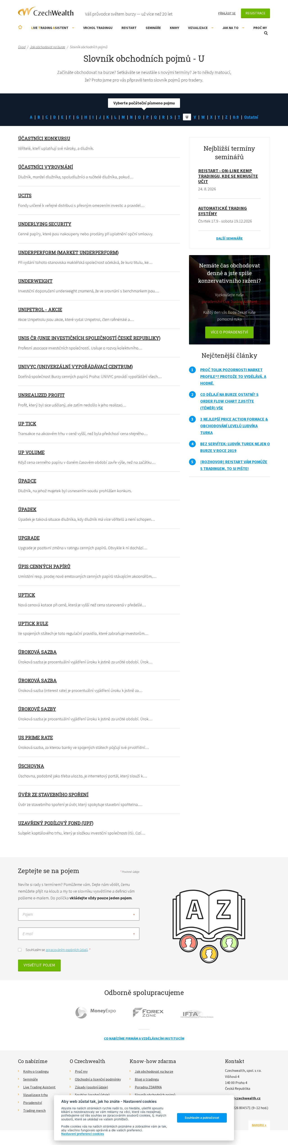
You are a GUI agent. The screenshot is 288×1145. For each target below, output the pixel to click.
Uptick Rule (33, 623)
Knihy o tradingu (36, 1071)
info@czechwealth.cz (243, 1098)
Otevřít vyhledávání (266, 33)
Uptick (26, 595)
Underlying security (44, 224)
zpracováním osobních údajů (67, 949)
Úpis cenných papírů (44, 566)
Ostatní (251, 116)
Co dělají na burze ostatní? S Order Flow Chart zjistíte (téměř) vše (229, 401)
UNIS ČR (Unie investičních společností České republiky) (89, 338)
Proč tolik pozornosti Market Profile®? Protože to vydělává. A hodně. (233, 376)
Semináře (153, 28)
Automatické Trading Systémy (222, 210)
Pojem (28, 914)
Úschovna (31, 766)
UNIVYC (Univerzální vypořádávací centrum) (75, 366)
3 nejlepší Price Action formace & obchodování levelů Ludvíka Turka (234, 426)
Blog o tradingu (147, 1079)
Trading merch (34, 1110)
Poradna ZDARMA (148, 1087)
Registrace (255, 13)
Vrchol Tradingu (97, 28)
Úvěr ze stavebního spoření (53, 794)
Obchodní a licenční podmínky (98, 1079)
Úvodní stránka (20, 27)
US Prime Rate (35, 737)
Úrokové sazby (37, 709)
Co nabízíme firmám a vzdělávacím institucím (144, 1038)
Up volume (31, 452)
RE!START (129, 28)
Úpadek (27, 509)
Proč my (260, 28)
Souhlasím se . (58, 949)
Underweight (35, 281)
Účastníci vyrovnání (45, 167)
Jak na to (230, 28)
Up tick (27, 423)
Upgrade (29, 538)
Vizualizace (198, 28)
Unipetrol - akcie (40, 309)
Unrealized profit (41, 395)
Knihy (174, 28)
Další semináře (229, 238)
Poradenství (32, 1102)
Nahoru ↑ (259, 1125)
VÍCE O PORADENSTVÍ (229, 332)
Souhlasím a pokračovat (202, 1117)
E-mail (28, 933)
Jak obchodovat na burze (154, 1071)
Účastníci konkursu (44, 138)
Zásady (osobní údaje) (91, 1087)
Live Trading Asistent (39, 1087)
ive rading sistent (49, 28)
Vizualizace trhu (35, 1094)
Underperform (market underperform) (68, 252)
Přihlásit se (227, 13)
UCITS (25, 195)
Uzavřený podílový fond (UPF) (55, 823)
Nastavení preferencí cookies (82, 1134)
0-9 (236, 116)
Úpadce (27, 481)
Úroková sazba (37, 652)
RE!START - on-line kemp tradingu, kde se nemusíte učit (228, 176)
